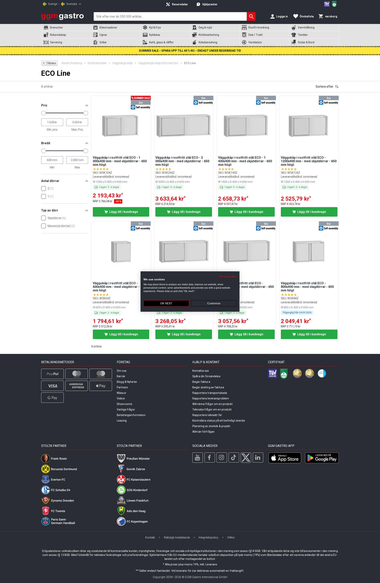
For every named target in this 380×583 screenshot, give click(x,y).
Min (52, 167)
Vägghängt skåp (124, 63)
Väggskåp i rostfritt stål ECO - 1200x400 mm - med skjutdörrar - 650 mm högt (308, 161)
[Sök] (251, 16)
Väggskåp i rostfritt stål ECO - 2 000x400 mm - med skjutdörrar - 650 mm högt (182, 161)
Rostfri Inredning (74, 63)
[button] (64, 107)
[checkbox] (43, 188)
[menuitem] (66, 27)
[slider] (43, 113)
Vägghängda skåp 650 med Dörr (160, 63)
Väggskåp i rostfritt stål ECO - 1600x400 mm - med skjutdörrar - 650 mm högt (246, 287)
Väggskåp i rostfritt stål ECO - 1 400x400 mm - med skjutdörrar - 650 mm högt (245, 161)
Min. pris (52, 129)
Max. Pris (77, 129)
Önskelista (307, 16)
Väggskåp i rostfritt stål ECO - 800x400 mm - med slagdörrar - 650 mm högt (307, 287)
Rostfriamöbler (99, 63)
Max (77, 167)
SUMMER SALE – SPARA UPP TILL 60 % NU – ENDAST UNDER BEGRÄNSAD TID (190, 50)
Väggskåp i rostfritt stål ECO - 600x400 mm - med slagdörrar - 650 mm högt (119, 287)
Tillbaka (49, 62)
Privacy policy (228, 276)
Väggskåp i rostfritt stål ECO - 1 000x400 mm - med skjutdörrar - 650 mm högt (120, 161)
